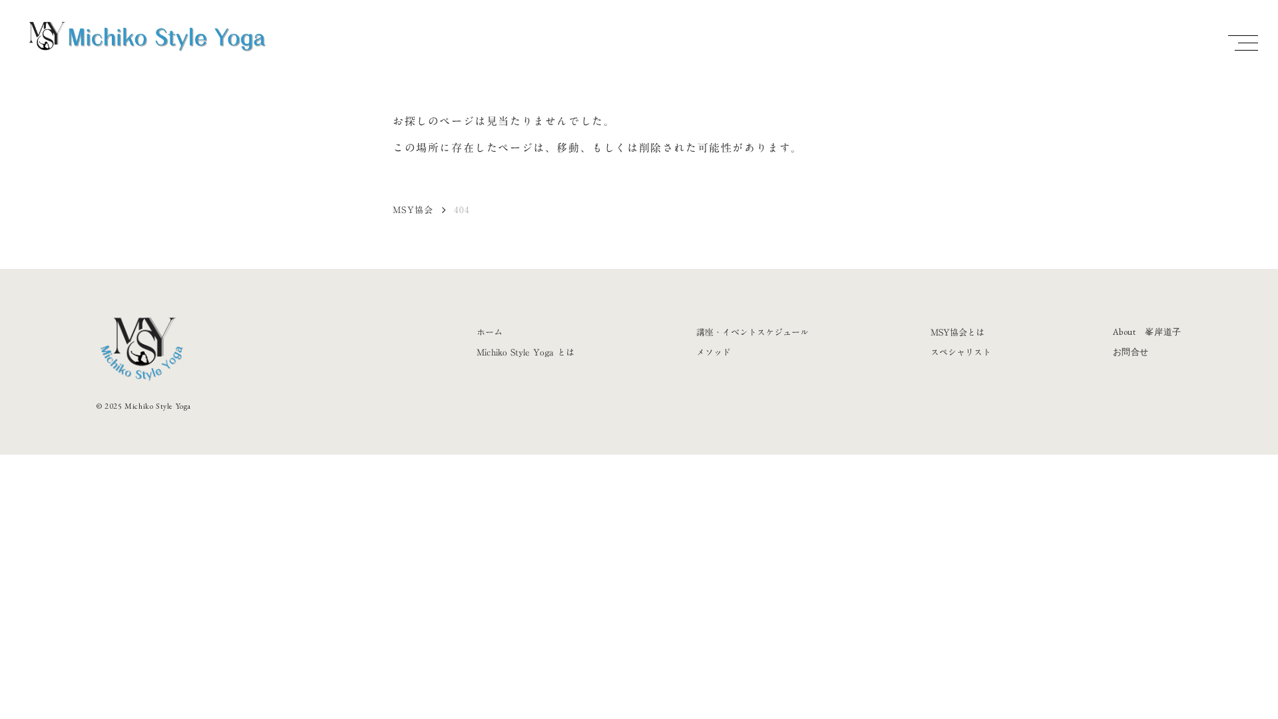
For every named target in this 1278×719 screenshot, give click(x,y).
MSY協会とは (957, 332)
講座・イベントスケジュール (752, 332)
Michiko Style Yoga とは (525, 352)
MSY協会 (413, 210)
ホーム (490, 332)
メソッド (713, 352)
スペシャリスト (961, 352)
